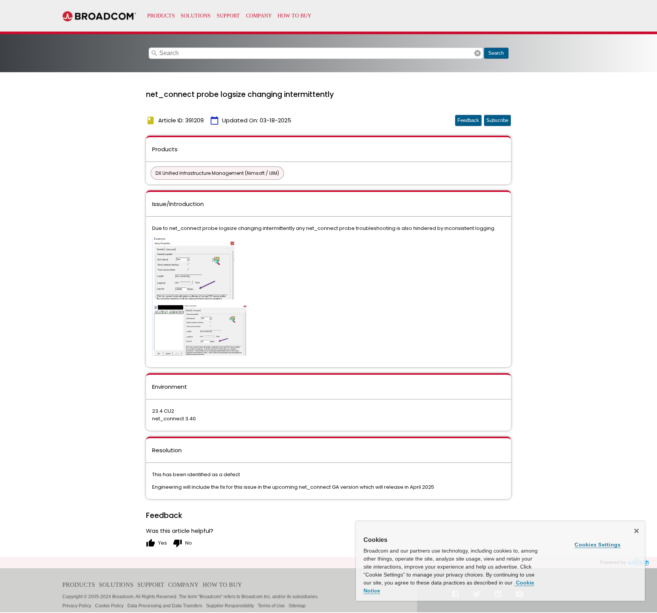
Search (496, 53)
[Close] (636, 531)
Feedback (468, 120)
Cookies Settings (597, 545)
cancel (477, 53)
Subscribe (497, 120)
